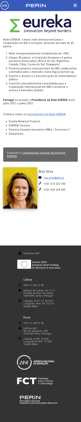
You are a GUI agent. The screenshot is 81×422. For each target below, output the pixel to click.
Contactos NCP (31, 253)
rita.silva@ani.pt (54, 177)
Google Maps (31, 306)
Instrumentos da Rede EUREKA (46, 114)
